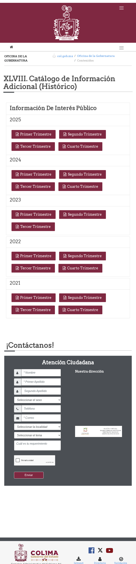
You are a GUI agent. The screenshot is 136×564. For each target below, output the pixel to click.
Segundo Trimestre (85, 134)
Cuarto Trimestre (82, 146)
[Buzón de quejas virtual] (98, 430)
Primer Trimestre (35, 134)
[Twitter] (100, 552)
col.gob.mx (65, 56)
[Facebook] (91, 552)
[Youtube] (109, 552)
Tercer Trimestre (35, 146)
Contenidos (85, 60)
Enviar (29, 475)
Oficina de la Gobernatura (96, 56)
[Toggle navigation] (121, 8)
